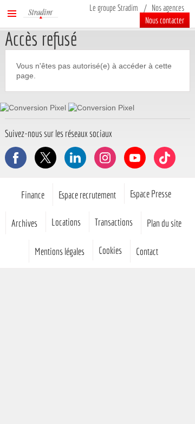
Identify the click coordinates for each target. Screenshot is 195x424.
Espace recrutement (87, 195)
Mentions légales (59, 251)
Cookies (110, 250)
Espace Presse (150, 193)
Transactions (114, 222)
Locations (66, 222)
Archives (24, 223)
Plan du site (164, 223)
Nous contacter (164, 20)
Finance (32, 195)
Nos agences (168, 8)
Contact (147, 251)
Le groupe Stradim (113, 8)
